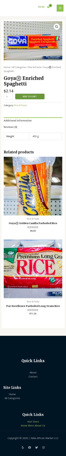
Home (7, 67)
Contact (33, 376)
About (33, 372)
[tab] (33, 120)
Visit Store (33, 421)
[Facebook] (29, 447)
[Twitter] (36, 447)
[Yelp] (22, 447)
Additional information (18, 120)
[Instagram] (43, 447)
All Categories (19, 67)
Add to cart (30, 96)
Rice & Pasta (34, 67)
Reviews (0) (10, 127)
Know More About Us (33, 425)
